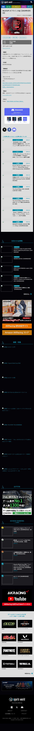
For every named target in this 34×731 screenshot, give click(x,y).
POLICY (24, 713)
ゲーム (29, 6)
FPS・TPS (15, 37)
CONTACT (24, 710)
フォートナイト (23, 37)
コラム (24, 6)
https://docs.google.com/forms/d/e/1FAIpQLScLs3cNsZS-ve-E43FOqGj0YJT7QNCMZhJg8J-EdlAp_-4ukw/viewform (17, 85)
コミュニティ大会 (6, 37)
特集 (3, 6)
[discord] (22, 707)
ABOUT (10, 710)
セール (8, 6)
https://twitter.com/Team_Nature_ (15, 101)
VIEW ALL (27, 294)
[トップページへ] (17, 701)
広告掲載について (10, 713)
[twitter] (17, 707)
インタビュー (16, 6)
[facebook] (12, 707)
